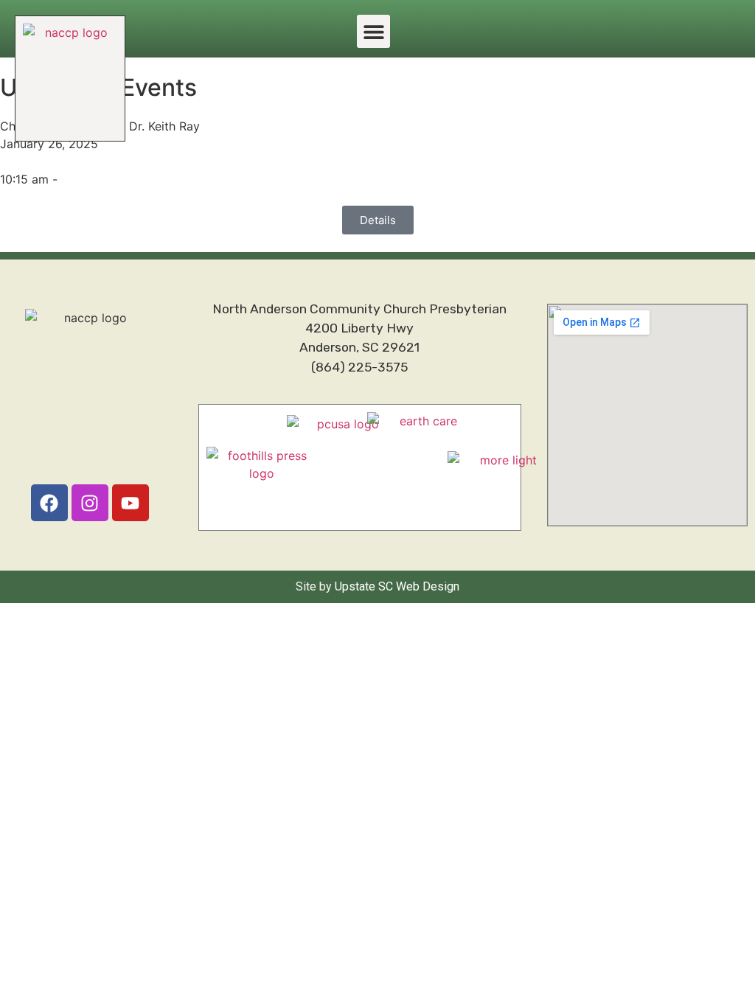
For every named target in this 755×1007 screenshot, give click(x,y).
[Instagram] (90, 502)
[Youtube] (130, 502)
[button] (373, 31)
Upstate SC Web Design (397, 586)
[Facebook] (49, 502)
